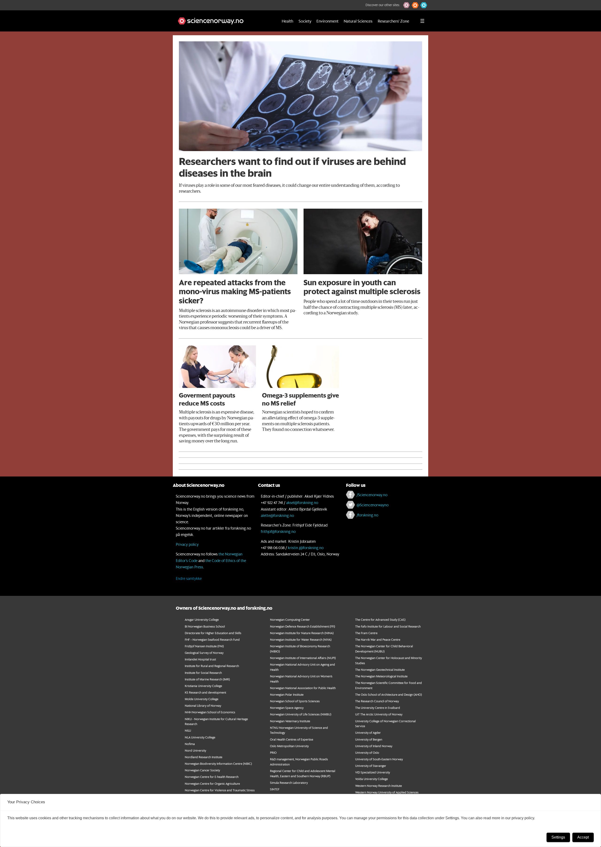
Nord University (195, 750)
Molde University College (201, 699)
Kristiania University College (203, 686)
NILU (188, 730)
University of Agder (368, 732)
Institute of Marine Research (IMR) (207, 679)
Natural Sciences (358, 20)
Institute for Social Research (203, 673)
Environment (327, 20)
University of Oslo (367, 752)
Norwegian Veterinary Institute (290, 721)
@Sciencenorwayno (373, 504)
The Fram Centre (366, 633)
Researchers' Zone (393, 20)
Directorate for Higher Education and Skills (213, 633)
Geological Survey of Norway (204, 653)
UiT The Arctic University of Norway (378, 714)
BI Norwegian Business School (205, 626)
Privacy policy (187, 544)
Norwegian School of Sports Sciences (295, 701)
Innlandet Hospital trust (200, 659)
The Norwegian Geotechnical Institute (380, 669)
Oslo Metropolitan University (289, 746)
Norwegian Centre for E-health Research (212, 777)
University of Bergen (368, 739)
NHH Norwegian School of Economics (210, 712)
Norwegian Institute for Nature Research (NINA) (302, 633)
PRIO (273, 752)
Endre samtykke (189, 578)
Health (287, 20)
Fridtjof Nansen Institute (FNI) (204, 646)
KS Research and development (205, 692)
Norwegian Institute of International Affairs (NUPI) (303, 658)
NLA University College (200, 737)
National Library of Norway (203, 705)
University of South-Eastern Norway (379, 759)
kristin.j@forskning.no (306, 547)
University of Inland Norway (373, 746)
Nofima (190, 744)
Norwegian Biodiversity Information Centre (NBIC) (218, 763)
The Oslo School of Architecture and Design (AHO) (388, 694)
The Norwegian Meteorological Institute (381, 676)
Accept (583, 837)
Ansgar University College (202, 619)
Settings (558, 837)
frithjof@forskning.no (278, 531)
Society (305, 20)
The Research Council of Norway (377, 701)
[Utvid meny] (422, 21)
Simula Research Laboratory (289, 783)
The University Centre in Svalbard (377, 708)
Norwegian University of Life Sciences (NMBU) (300, 714)
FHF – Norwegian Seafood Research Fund (212, 639)
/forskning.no (367, 514)
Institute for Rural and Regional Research (212, 666)
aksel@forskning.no (302, 502)
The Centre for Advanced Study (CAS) (380, 619)
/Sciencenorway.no (372, 494)
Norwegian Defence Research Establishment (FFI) (302, 626)
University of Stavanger (370, 766)
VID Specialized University (372, 772)
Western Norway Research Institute (378, 786)
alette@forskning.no (277, 515)
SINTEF (274, 789)
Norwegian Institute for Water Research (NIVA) (300, 639)
